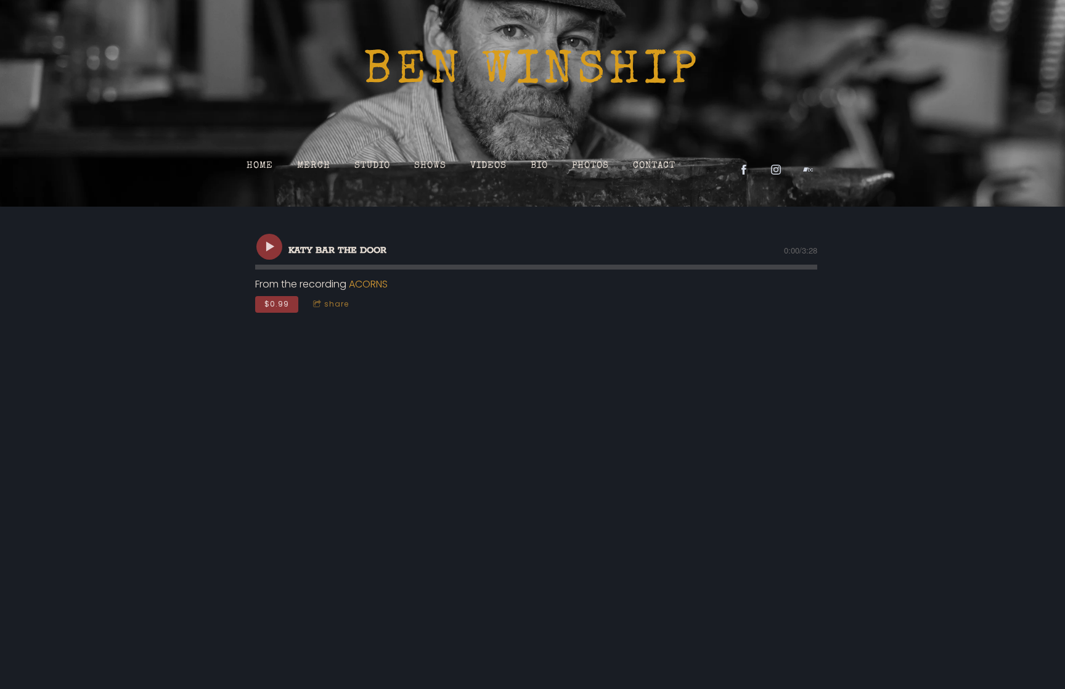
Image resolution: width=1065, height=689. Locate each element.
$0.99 (276, 304)
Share (336, 304)
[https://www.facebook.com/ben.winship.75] (744, 170)
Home (260, 165)
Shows (430, 165)
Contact (654, 165)
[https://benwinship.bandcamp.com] (808, 170)
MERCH (313, 165)
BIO (539, 165)
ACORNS (368, 284)
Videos (488, 165)
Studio (372, 165)
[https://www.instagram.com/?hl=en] (776, 170)
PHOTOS (590, 165)
